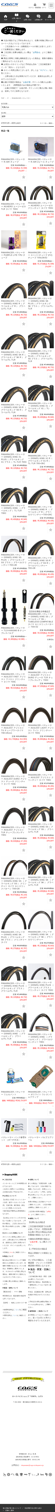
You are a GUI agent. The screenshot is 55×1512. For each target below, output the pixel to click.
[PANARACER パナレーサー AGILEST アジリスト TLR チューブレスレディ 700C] (14, 815)
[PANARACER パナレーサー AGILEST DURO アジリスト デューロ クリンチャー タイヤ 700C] (14, 764)
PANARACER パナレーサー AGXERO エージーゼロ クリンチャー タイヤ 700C (40, 205)
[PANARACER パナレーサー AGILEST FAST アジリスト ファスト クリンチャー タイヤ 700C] (14, 662)
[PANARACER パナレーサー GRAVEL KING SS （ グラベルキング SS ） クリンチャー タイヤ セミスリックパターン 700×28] (14, 866)
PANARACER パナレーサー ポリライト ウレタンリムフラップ (40, 1094)
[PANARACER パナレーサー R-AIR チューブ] (14, 147)
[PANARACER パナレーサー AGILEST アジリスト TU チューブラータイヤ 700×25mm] (14, 713)
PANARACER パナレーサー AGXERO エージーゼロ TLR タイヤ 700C (13, 206)
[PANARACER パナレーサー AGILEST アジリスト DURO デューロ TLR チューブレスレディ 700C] (41, 661)
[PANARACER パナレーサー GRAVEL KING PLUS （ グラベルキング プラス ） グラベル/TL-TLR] (14, 972)
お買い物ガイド (16, 19)
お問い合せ (27, 20)
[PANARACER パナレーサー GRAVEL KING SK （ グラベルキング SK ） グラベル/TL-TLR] (41, 865)
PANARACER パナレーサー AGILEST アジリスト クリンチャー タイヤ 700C (41, 777)
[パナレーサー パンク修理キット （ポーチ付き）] (14, 1126)
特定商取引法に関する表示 (33, 1508)
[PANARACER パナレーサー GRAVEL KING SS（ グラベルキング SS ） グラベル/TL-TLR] (41, 813)
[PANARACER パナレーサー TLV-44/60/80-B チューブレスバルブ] (14, 607)
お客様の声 (38, 20)
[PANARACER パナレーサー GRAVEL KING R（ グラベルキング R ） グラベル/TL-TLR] (14, 288)
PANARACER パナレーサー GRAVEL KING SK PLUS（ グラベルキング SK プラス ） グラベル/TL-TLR (40, 303)
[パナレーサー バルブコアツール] (41, 1126)
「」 (36, 52)
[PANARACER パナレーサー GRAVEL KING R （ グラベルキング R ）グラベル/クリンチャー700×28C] (41, 494)
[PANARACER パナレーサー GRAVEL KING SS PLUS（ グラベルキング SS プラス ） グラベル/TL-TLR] (41, 339)
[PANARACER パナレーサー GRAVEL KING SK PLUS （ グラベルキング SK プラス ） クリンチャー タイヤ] (14, 919)
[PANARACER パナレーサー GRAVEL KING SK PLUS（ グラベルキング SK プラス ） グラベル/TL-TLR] (41, 287)
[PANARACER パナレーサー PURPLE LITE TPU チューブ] (14, 240)
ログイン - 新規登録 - (34, 7)
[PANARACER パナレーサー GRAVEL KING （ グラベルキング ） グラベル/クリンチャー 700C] (41, 1022)
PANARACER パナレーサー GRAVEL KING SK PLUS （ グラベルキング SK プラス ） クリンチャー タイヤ (14, 937)
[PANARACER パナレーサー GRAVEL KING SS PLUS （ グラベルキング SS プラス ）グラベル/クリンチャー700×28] (14, 544)
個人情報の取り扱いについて (12, 1508)
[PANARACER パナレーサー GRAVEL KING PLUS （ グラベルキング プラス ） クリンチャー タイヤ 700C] (41, 971)
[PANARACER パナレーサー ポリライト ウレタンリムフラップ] (41, 1076)
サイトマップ (49, 20)
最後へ (51, 123)
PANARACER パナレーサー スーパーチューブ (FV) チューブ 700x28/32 (40, 255)
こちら (16, 1310)
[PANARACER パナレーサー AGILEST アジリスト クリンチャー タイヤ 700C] (41, 763)
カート (44, 7)
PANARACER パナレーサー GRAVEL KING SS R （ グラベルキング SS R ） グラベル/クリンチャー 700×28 (41, 563)
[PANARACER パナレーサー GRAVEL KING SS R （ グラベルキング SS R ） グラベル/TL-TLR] (14, 392)
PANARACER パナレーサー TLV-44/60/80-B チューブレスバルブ (13, 630)
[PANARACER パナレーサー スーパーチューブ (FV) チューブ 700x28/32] (41, 240)
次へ (46, 123)
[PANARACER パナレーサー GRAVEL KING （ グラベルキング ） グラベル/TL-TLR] (14, 1020)
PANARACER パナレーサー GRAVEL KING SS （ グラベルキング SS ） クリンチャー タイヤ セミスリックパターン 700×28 (14, 883)
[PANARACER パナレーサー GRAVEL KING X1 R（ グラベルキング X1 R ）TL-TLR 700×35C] (41, 443)
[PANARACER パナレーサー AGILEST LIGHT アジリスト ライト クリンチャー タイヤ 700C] (41, 713)
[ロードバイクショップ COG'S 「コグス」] (10, 6)
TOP (5, 20)
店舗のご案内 (9, 1510)
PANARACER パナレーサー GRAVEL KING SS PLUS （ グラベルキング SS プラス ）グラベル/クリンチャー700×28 (14, 560)
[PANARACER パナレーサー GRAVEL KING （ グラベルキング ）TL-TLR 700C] (14, 494)
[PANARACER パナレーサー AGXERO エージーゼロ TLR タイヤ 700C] (14, 192)
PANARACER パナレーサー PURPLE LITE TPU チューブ (13, 255)
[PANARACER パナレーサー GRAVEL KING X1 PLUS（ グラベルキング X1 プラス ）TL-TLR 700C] (14, 443)
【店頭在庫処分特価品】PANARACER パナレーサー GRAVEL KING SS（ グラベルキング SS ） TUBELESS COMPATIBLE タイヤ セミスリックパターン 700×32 (41, 619)
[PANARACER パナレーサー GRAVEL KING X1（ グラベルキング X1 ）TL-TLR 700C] (41, 391)
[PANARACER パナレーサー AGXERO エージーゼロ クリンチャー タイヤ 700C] (41, 191)
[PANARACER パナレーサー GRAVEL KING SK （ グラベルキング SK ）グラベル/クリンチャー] (41, 919)
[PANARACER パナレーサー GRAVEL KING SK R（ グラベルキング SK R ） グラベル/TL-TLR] (14, 339)
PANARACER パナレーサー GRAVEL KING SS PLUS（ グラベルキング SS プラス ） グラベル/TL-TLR (40, 356)
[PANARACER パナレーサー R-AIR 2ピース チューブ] (41, 147)
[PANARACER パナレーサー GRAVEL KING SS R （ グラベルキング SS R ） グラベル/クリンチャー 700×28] (41, 545)
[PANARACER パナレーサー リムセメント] (14, 1076)
